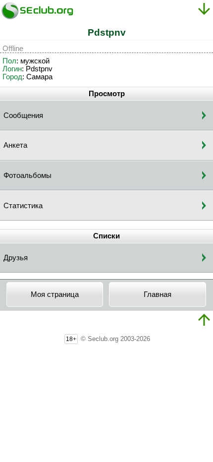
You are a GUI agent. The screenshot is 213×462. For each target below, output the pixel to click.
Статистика (23, 206)
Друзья (15, 258)
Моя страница (55, 294)
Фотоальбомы (27, 175)
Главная (157, 294)
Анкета (15, 145)
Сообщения (23, 115)
